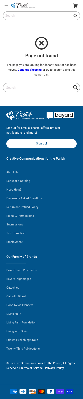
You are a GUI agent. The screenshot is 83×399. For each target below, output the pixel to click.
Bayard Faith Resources (21, 270)
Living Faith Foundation (21, 322)
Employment (14, 242)
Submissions (14, 224)
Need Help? (13, 189)
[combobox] (41, 16)
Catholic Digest (16, 296)
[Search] (75, 16)
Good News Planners (19, 305)
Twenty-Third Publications (23, 348)
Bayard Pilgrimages (18, 279)
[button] (6, 5)
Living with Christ (17, 331)
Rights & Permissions (20, 216)
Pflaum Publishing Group (22, 340)
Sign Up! (41, 143)
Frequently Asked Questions (24, 198)
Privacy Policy (54, 368)
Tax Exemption (15, 233)
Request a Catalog (18, 181)
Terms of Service (31, 368)
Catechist (12, 287)
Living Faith (13, 314)
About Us (12, 172)
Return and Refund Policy (22, 207)
